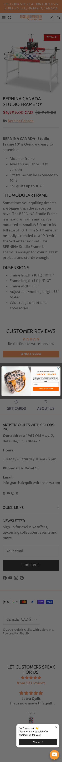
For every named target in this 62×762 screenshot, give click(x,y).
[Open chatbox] (54, 755)
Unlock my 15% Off (46, 389)
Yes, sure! (38, 742)
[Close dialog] (58, 368)
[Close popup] (56, 727)
